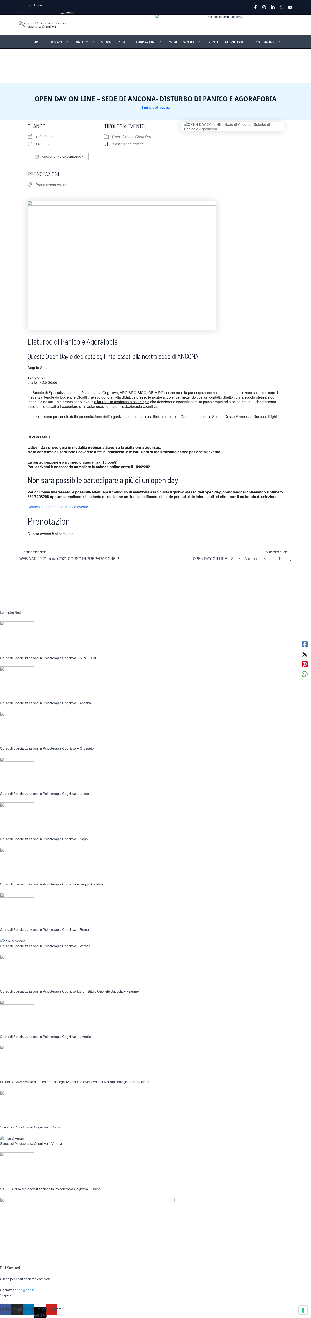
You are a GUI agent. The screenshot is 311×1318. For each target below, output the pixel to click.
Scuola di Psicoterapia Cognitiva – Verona (31, 1143)
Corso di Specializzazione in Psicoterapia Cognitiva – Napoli (44, 839)
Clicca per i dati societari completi (25, 1279)
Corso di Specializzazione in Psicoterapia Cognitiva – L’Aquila (45, 1037)
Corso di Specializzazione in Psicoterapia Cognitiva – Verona (45, 946)
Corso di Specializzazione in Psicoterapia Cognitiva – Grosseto (47, 748)
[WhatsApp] (305, 674)
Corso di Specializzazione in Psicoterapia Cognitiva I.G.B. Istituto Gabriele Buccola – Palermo (69, 991)
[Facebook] (255, 7)
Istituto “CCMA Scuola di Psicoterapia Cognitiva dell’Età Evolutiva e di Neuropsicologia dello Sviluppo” (75, 1082)
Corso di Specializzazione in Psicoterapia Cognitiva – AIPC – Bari (48, 658)
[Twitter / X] (305, 654)
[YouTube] (290, 7)
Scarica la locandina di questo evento (58, 506)
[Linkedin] (273, 7)
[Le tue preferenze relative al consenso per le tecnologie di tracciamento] (303, 1310)
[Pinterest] (305, 664)
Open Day (143, 136)
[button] (66, 42)
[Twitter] (281, 7)
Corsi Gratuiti (122, 136)
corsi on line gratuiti (127, 144)
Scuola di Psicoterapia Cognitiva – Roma (30, 1127)
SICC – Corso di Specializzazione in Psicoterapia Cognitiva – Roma (50, 1189)
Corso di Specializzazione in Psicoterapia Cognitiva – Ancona (45, 703)
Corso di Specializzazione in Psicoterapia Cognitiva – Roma (44, 929)
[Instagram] (264, 7)
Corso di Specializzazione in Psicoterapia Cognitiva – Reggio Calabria (51, 884)
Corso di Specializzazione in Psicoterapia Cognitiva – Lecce (44, 794)
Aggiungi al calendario (61, 156)
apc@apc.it (25, 1290)
